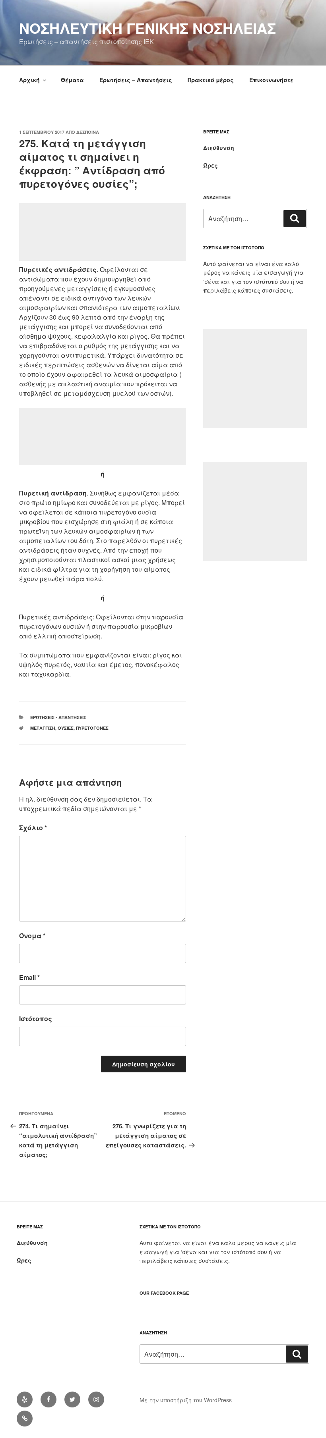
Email (29, 977)
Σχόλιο (33, 827)
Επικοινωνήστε (271, 80)
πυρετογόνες (92, 728)
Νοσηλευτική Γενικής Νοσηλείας (147, 27)
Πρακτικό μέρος (211, 80)
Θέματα (72, 80)
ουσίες (66, 728)
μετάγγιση (42, 728)
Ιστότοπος (35, 1018)
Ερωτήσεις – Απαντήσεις (135, 80)
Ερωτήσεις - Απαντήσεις (58, 717)
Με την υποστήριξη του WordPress (186, 1400)
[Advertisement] (102, 232)
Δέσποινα (87, 132)
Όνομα (32, 935)
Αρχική (29, 80)
